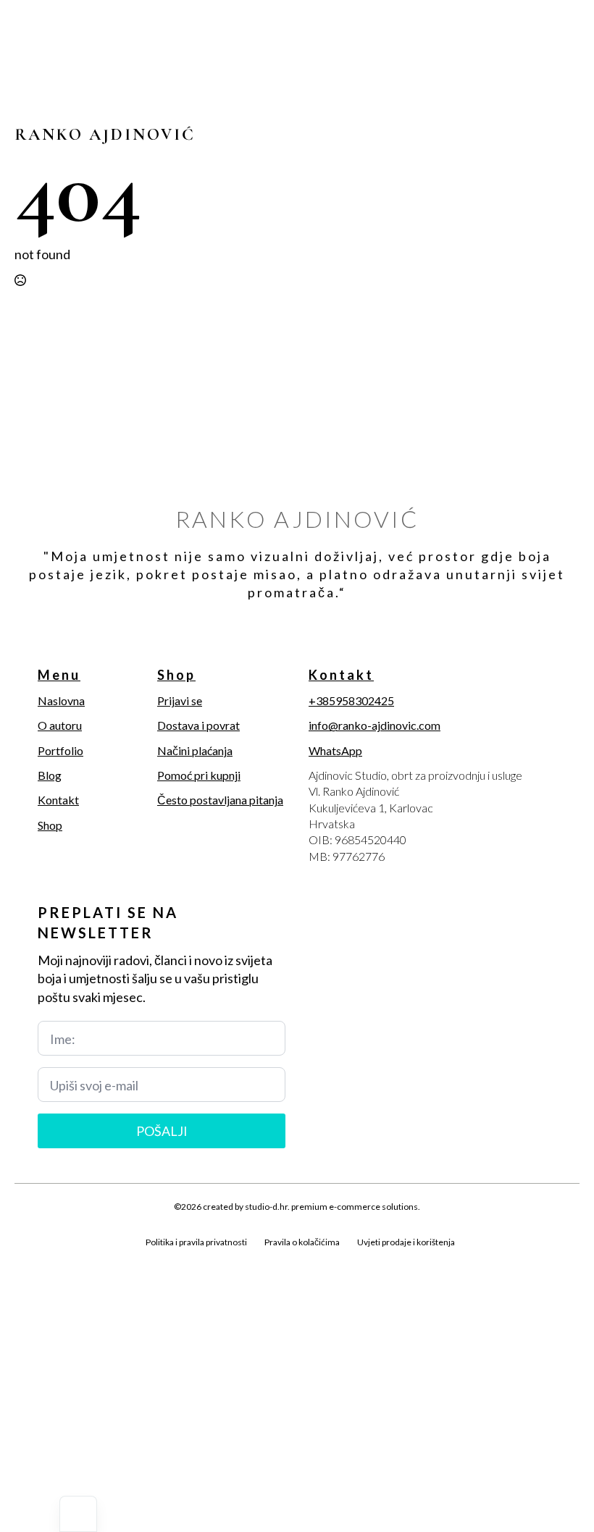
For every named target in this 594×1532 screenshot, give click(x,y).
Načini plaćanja (195, 750)
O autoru (60, 725)
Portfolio (60, 750)
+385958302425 (351, 700)
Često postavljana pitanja (220, 800)
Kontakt (58, 800)
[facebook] (24, 1258)
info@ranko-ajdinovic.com (374, 725)
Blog (50, 775)
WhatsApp (335, 750)
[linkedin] (98, 1258)
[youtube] (123, 1258)
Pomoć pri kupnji (198, 775)
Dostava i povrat (198, 725)
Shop (50, 825)
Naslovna (61, 700)
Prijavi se (179, 700)
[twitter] (49, 1258)
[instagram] (74, 1258)
